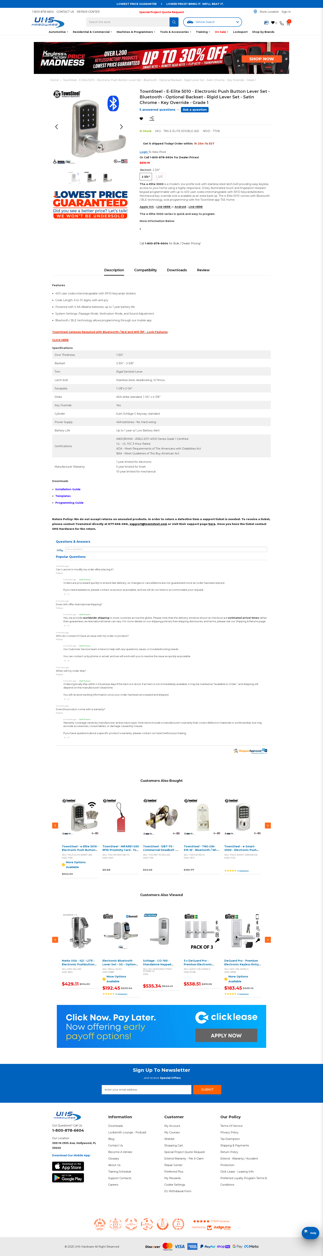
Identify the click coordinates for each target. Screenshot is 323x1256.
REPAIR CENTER (88, 11)
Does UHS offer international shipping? (79, 604)
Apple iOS (147, 207)
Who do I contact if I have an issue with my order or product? (92, 636)
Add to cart (120, 821)
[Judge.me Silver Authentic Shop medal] (131, 1224)
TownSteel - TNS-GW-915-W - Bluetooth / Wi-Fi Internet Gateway (202, 850)
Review (203, 270)
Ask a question (195, 109)
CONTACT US (65, 11)
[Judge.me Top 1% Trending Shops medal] (178, 1224)
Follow (59, 573)
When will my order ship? (71, 670)
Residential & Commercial (91, 32)
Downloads (177, 270)
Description (114, 270)
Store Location (269, 11)
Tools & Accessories (174, 32)
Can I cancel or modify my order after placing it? (85, 569)
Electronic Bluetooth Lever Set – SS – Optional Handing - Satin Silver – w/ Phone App (120, 966)
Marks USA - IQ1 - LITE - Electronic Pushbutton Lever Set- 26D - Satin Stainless (78, 966)
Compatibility (145, 270)
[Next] (122, 126)
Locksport (240, 32)
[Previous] (57, 126)
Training (202, 32)
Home (54, 80)
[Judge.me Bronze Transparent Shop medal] (147, 1224)
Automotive (57, 32)
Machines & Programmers (135, 32)
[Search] (174, 22)
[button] (64, 594)
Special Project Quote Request (161, 12)
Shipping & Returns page (251, 621)
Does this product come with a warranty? (80, 709)
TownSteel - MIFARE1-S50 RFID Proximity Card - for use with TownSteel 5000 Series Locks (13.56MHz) (120, 852)
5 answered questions (157, 109)
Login (144, 152)
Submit (207, 1089)
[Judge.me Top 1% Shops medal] (163, 1224)
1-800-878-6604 (43, 11)
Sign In (286, 11)
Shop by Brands (263, 32)
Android (180, 207)
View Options (79, 821)
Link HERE (163, 207)
